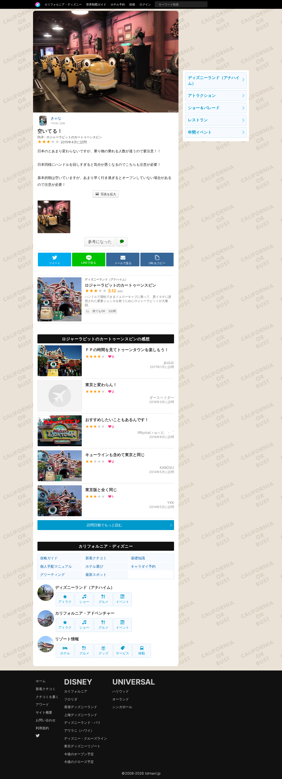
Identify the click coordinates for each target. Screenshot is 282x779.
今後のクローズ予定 (79, 762)
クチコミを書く (47, 697)
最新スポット (96, 574)
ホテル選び (94, 566)
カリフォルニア (75, 691)
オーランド (120, 699)
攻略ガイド (49, 558)
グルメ (103, 602)
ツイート (54, 263)
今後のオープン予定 (79, 754)
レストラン (198, 120)
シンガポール (122, 707)
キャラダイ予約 (143, 566)
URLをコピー (157, 263)
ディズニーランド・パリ (82, 722)
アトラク (65, 602)
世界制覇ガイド (96, 4)
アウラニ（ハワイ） (79, 730)
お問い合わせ (46, 720)
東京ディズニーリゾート (82, 746)
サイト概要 (44, 712)
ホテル (65, 653)
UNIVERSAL (133, 681)
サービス (122, 653)
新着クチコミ (96, 558)
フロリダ (70, 699)
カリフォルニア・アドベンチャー (85, 613)
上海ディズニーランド (80, 715)
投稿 (132, 4)
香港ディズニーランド (80, 707)
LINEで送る (88, 262)
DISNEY (78, 681)
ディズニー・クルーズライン (85, 738)
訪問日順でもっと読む (104, 525)
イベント (122, 602)
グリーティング (52, 574)
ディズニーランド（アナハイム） (85, 587)
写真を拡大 (108, 194)
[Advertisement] (216, 38)
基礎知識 (138, 558)
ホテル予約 (118, 4)
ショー (84, 602)
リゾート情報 (67, 639)
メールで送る (123, 263)
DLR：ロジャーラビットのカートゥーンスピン (69, 137)
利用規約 (42, 728)
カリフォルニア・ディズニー (63, 4)
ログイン (145, 4)
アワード (42, 704)
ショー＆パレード (204, 107)
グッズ (103, 653)
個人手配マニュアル (56, 566)
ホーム (41, 681)
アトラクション (202, 95)
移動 (141, 653)
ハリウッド (120, 691)
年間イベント (200, 132)
